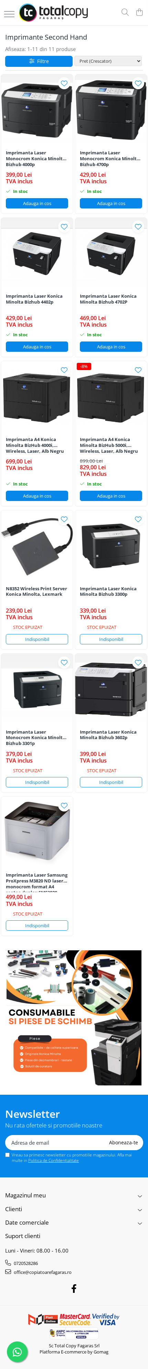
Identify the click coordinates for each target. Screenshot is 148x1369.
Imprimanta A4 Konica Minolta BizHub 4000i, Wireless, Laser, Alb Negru (35, 445)
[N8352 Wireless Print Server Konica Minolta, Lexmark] (37, 546)
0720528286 (25, 1263)
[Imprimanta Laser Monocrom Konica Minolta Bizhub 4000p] (37, 110)
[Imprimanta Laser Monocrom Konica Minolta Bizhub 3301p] (37, 690)
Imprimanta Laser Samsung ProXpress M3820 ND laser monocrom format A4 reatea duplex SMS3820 (36, 882)
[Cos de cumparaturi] (139, 13)
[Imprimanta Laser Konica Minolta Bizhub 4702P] (111, 254)
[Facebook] (74, 1289)
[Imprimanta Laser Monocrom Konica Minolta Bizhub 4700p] (111, 110)
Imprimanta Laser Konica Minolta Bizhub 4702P (108, 299)
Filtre (41, 61)
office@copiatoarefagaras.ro (42, 1272)
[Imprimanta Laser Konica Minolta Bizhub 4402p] (37, 254)
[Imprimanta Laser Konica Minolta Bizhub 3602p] (111, 690)
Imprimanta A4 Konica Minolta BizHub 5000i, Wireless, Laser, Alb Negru (109, 445)
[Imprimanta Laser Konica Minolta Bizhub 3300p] (111, 546)
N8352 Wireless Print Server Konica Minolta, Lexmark (36, 591)
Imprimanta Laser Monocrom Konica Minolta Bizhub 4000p (35, 158)
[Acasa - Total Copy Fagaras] (53, 12)
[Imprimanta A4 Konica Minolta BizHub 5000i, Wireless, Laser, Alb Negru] (111, 397)
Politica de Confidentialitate (53, 1160)
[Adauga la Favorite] (64, 83)
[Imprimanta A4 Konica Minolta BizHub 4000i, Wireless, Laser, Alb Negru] (37, 397)
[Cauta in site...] (125, 13)
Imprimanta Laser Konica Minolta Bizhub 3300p (108, 591)
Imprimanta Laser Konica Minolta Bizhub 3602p (108, 735)
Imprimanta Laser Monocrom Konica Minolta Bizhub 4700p (109, 158)
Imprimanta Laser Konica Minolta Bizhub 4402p (34, 299)
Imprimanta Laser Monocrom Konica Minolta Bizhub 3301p (35, 738)
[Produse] (9, 14)
